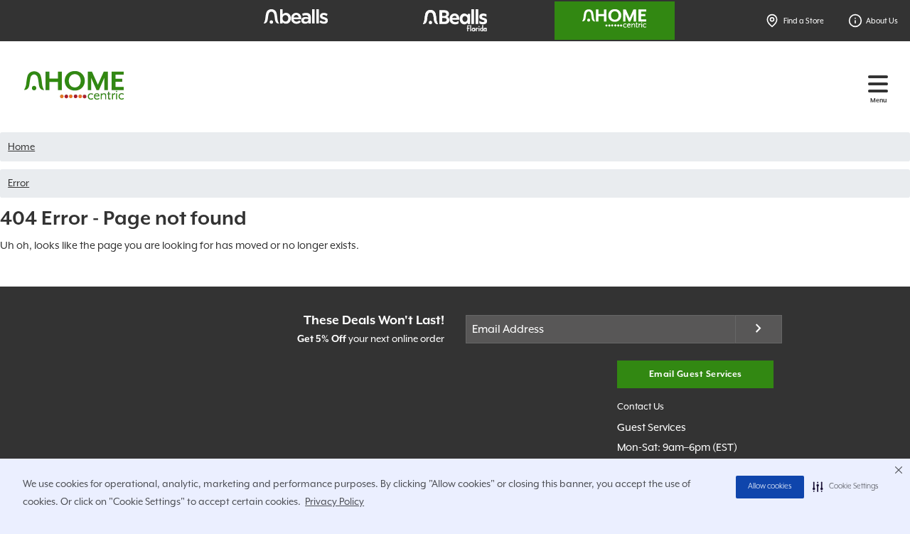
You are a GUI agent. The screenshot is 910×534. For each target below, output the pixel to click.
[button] (846, 487)
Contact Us (640, 406)
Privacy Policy (334, 501)
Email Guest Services (695, 374)
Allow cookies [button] (770, 486)
